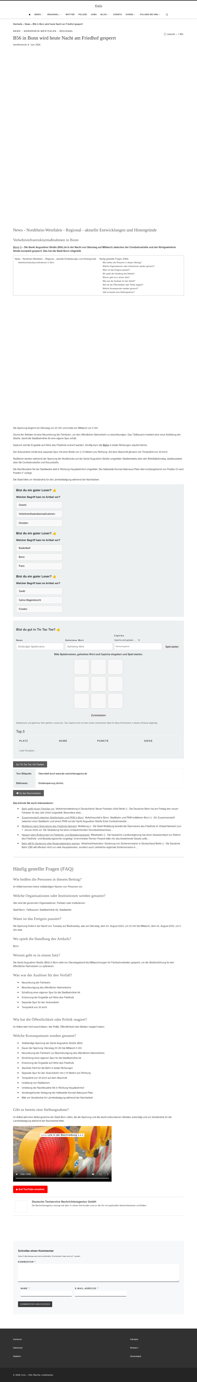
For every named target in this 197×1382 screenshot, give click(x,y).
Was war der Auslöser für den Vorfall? (119, 281)
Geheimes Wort (74, 640)
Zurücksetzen (98, 715)
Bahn (106, 445)
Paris (21, 566)
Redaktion (17, 1356)
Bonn (16, 247)
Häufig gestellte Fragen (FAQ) (114, 258)
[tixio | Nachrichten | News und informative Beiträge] (98, 5)
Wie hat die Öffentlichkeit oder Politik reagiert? (123, 284)
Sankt (22, 591)
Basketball (24, 548)
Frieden (23, 609)
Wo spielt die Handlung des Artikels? (119, 273)
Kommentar (27, 1262)
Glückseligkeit (135, 1356)
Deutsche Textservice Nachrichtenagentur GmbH (64, 1202)
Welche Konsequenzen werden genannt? (120, 288)
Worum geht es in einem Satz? (116, 277)
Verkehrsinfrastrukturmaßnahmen (37, 514)
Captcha (119, 635)
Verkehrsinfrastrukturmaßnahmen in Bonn (36, 262)
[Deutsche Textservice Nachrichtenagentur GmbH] (21, 1206)
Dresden (23, 523)
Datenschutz (18, 1347)
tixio (23, 1374)
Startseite (17, 23)
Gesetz (22, 505)
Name (19, 640)
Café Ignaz (134, 1339)
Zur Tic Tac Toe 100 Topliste (30, 764)
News (27, 23)
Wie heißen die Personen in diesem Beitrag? (122, 262)
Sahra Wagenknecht (30, 600)
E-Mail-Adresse (86, 1288)
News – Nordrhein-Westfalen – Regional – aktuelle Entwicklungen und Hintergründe (55, 258)
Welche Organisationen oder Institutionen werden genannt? (129, 266)
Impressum (17, 1339)
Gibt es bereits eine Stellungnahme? (119, 292)
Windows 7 (134, 1347)
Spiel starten (172, 646)
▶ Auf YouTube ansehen (30, 1189)
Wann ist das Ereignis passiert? (116, 269)
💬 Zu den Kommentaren (28, 793)
